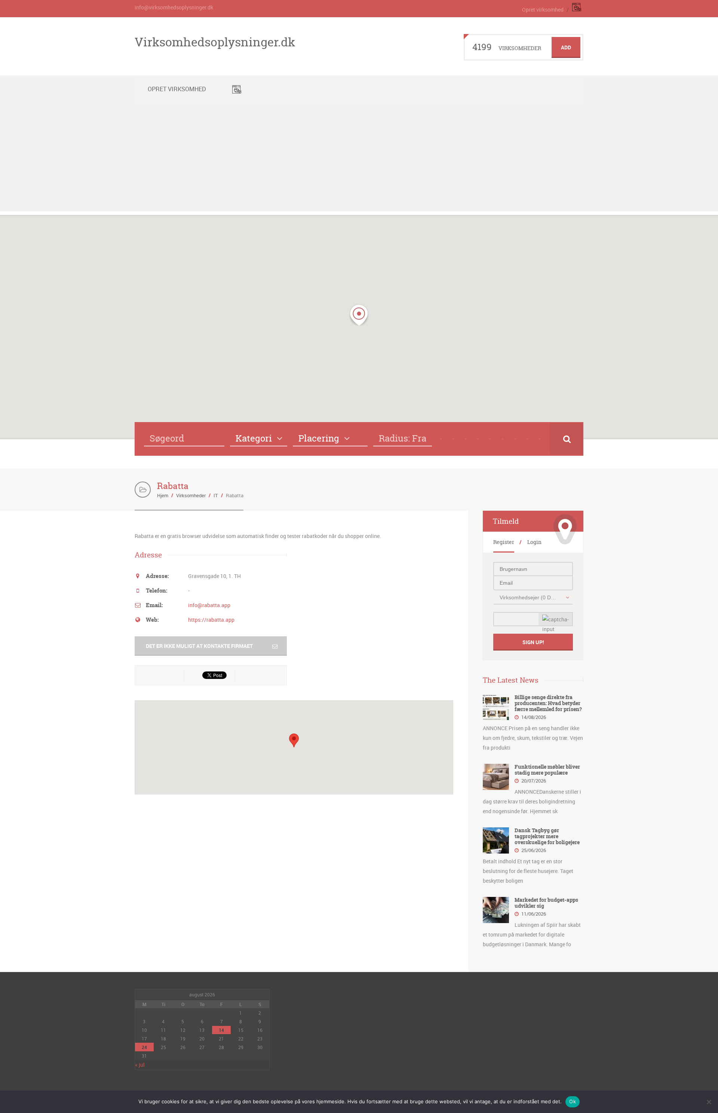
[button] (359, 315)
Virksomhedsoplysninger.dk (215, 42)
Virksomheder (191, 495)
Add (566, 47)
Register (503, 541)
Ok (572, 1101)
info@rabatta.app (209, 605)
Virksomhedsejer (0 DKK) (529, 597)
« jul (140, 1064)
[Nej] (708, 1102)
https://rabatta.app (211, 619)
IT (216, 495)
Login (534, 541)
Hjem (162, 495)
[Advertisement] (359, 159)
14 (221, 1030)
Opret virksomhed (543, 9)
